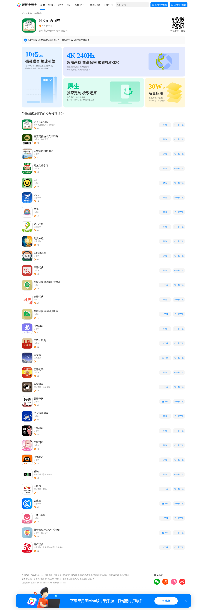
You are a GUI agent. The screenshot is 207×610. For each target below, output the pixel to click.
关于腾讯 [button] (25, 575)
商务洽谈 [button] (57, 575)
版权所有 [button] (85, 575)
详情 (165, 125)
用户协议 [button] (125, 575)
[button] (27, 5)
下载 (166, 285)
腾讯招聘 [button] (66, 575)
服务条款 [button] (48, 575)
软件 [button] (30, 13)
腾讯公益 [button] (76, 575)
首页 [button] (23, 13)
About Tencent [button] (37, 575)
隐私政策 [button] (103, 575)
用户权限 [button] (94, 575)
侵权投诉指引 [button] (114, 575)
